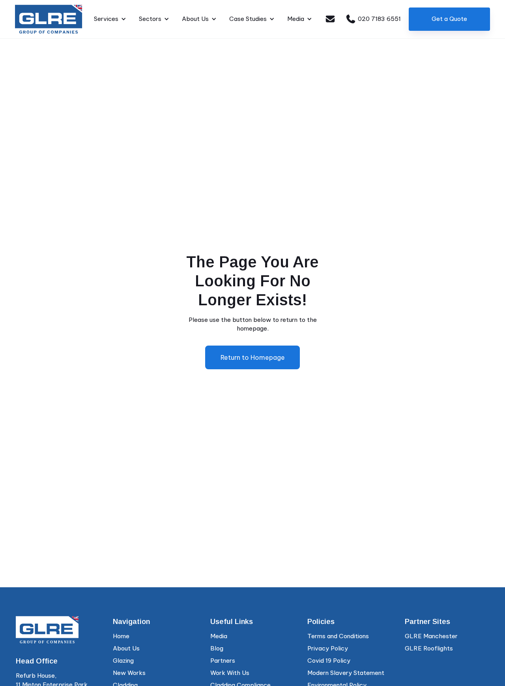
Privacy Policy (327, 648)
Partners (222, 660)
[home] (48, 19)
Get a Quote (449, 19)
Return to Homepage (253, 357)
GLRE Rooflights (429, 648)
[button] (110, 19)
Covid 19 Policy (328, 660)
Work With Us (229, 673)
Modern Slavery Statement (345, 673)
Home (121, 636)
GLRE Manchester (431, 636)
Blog (216, 648)
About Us (126, 648)
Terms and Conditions (338, 636)
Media (218, 636)
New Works (129, 673)
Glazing (123, 660)
